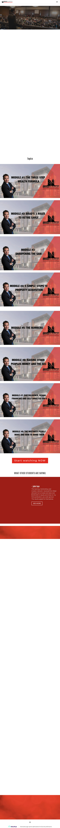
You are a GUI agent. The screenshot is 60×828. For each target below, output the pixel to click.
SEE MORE (37, 503)
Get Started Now (30, 152)
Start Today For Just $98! (30, 661)
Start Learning (30, 740)
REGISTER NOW (30, 788)
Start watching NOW (30, 460)
